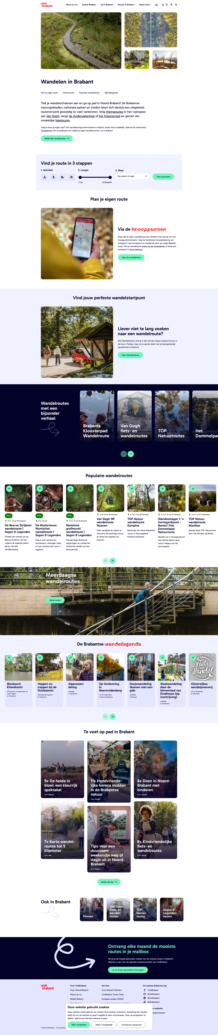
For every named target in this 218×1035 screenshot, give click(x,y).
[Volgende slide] (131, 454)
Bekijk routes (55, 600)
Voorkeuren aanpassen (131, 1025)
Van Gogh (52, 116)
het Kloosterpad (109, 116)
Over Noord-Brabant (79, 990)
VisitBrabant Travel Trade (113, 994)
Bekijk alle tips (107, 882)
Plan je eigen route (49, 92)
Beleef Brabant (76, 999)
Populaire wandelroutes (89, 92)
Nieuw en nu (76, 994)
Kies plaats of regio (125, 176)
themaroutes (115, 112)
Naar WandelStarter (130, 355)
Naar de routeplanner (131, 257)
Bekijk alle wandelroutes (55, 138)
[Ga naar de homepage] (48, 4)
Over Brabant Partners (111, 990)
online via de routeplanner (153, 246)
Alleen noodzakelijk (103, 1025)
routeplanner (46, 130)
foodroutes (62, 120)
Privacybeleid (61, 1028)
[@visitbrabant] (144, 994)
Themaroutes (68, 92)
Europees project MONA (113, 999)
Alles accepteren (79, 1024)
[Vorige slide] (124, 454)
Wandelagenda (111, 92)
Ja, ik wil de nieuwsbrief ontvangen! (128, 970)
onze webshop (136, 249)
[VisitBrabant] (144, 990)
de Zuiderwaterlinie (82, 116)
